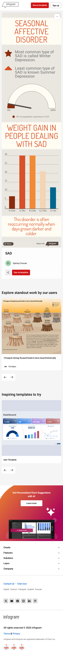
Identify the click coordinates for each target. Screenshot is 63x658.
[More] (57, 16)
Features (8, 552)
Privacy (16, 633)
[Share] (8, 272)
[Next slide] (12, 377)
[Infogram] (10, 5)
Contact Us (9, 583)
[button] (31, 116)
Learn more (31, 503)
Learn (7, 563)
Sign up (56, 5)
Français (38, 589)
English (6, 589)
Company (8, 568)
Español (31, 589)
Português (22, 589)
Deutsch (13, 589)
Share (9, 244)
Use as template (40, 5)
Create (7, 547)
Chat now (22, 583)
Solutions (8, 558)
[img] (11, 106)
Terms (7, 633)
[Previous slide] (5, 377)
